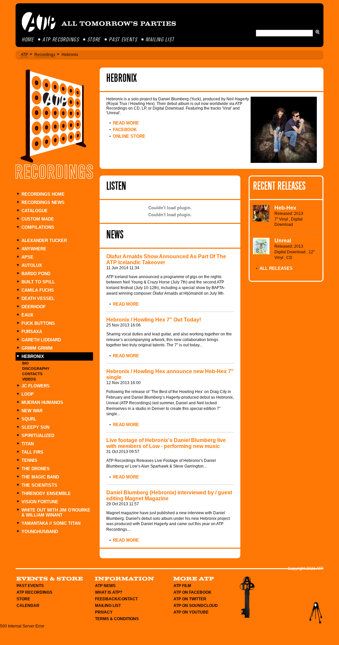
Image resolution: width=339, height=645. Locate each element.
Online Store (129, 136)
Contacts (32, 374)
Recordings (44, 54)
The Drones (36, 468)
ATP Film (182, 585)
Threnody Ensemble (46, 493)
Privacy (104, 612)
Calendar (28, 605)
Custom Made (38, 219)
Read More (126, 123)
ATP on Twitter (189, 599)
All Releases (276, 268)
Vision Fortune (40, 501)
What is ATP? (108, 592)
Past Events (123, 40)
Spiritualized (38, 435)
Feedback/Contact (116, 599)
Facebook (125, 129)
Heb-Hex (285, 208)
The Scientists (39, 485)
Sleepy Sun (35, 427)
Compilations (38, 227)
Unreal (282, 240)
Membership (247, 597)
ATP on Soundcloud (195, 605)
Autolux (32, 265)
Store (94, 40)
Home (28, 40)
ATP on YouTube (191, 612)
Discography (35, 369)
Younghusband (40, 531)
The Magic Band (40, 476)
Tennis (29, 460)
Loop (28, 394)
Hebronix (33, 356)
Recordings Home (43, 194)
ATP (24, 54)
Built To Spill (38, 281)
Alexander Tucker (44, 240)
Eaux (27, 315)
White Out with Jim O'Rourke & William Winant (56, 513)
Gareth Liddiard (41, 339)
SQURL (29, 419)
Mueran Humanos (42, 402)
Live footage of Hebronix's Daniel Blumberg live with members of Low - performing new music (166, 443)
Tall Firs (32, 452)
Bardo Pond (36, 273)
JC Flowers (36, 385)
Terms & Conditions (117, 619)
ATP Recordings (61, 40)
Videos (29, 379)
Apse (27, 257)
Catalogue (35, 210)
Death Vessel (38, 298)
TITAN (28, 443)
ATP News (105, 585)
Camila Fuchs (38, 290)
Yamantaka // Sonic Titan (51, 523)
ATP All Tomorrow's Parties (99, 22)
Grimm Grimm (37, 348)
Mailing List (160, 40)
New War (32, 410)
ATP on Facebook (192, 592)
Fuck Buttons (38, 323)
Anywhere (34, 248)
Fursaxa (32, 331)
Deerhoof (34, 306)
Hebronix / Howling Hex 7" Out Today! (153, 319)
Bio (25, 363)
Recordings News (43, 202)
